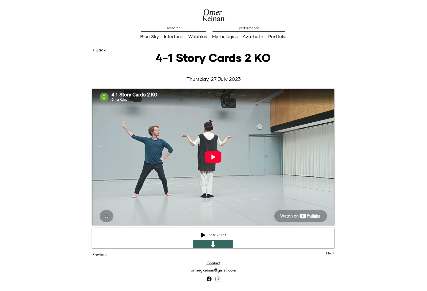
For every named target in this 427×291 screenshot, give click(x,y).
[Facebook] (209, 279)
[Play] (203, 235)
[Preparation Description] (213, 244)
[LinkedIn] (218, 279)
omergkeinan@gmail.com (213, 270)
